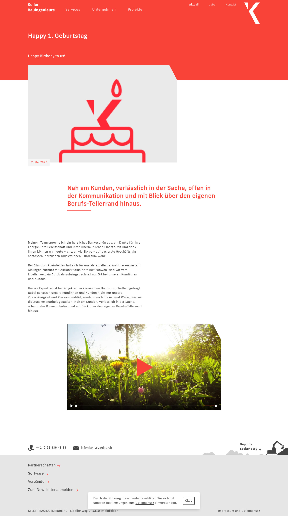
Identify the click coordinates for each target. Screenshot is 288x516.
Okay (188, 500)
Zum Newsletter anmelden (50, 490)
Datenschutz (145, 502)
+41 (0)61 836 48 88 (51, 447)
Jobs (212, 5)
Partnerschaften (42, 465)
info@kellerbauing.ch (96, 447)
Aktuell (193, 5)
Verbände (36, 482)
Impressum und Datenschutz (239, 510)
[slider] (138, 406)
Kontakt (231, 5)
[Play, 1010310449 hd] (144, 367)
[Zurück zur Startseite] (41, 7)
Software (36, 473)
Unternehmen (104, 10)
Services (72, 10)
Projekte (135, 10)
